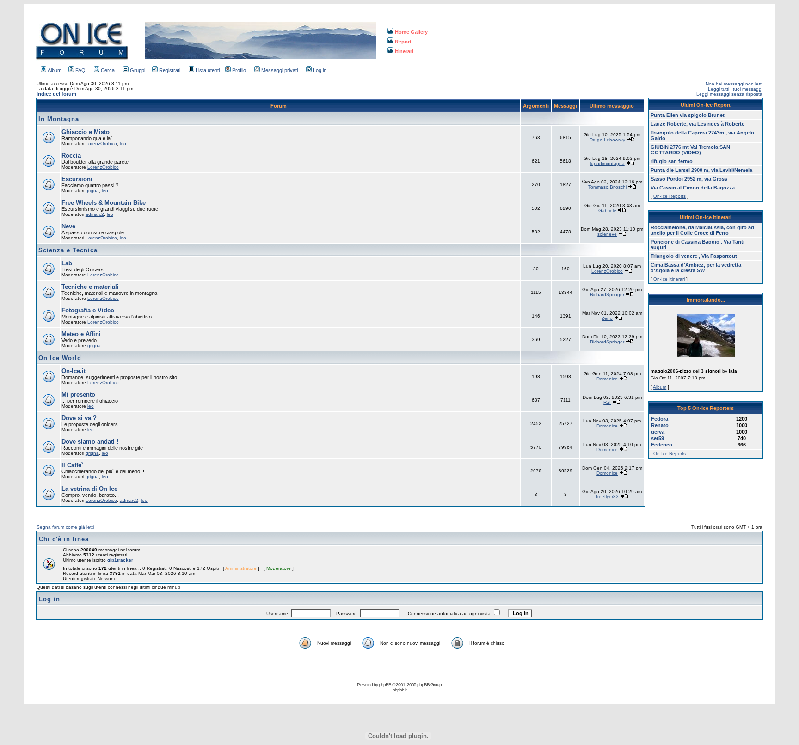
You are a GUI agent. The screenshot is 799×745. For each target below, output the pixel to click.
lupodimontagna (607, 163)
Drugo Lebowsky (607, 139)
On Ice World (59, 357)
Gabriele (607, 210)
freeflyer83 (607, 496)
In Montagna (58, 119)
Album (54, 70)
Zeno (607, 318)
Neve (68, 226)
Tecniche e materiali (90, 286)
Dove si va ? (79, 418)
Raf (607, 402)
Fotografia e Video (87, 310)
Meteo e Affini (81, 333)
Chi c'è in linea (64, 539)
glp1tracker (120, 559)
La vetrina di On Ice (89, 488)
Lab (66, 263)
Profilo (239, 70)
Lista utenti (208, 70)
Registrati (169, 70)
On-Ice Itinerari (669, 278)
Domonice (607, 378)
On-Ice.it (73, 370)
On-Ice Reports (669, 196)
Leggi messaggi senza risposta (729, 94)
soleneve (607, 234)
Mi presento (78, 394)
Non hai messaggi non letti (734, 83)
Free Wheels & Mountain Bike (103, 202)
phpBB (385, 684)
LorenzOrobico (101, 143)
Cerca (108, 70)
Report (403, 41)
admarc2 (95, 214)
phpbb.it (399, 689)
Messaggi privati (279, 70)
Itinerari (404, 51)
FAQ (80, 70)
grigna (92, 190)
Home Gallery (411, 32)
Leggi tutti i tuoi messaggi (735, 89)
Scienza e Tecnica (68, 250)
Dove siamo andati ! (89, 441)
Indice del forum (56, 94)
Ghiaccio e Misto (85, 131)
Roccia (71, 155)
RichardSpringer (607, 294)
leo (123, 143)
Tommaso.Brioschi (607, 186)
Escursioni (76, 179)
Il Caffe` (72, 465)
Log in (319, 70)
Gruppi (137, 70)
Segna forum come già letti (65, 527)
